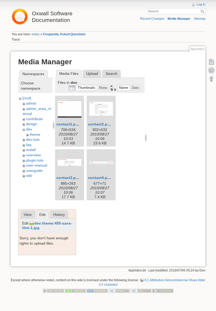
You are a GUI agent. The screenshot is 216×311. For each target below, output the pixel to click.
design (31, 124)
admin (31, 103)
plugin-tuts (34, 160)
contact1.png (68, 124)
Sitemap (199, 19)
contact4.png (100, 178)
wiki (29, 175)
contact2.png (100, 124)
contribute (34, 119)
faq (28, 145)
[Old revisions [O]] (211, 70)
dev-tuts (33, 139)
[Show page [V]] (211, 61)
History (59, 214)
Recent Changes (152, 19)
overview (33, 155)
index (36, 34)
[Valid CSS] (140, 291)
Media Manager (179, 19)
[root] (26, 98)
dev (29, 129)
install (31, 150)
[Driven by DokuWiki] (162, 291)
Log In (201, 4)
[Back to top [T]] (211, 78)
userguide (34, 170)
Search (202, 11)
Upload (92, 73)
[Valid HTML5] (119, 291)
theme (35, 134)
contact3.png (68, 178)
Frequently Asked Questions (64, 34)
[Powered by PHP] (97, 291)
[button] (86, 88)
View (28, 214)
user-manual (36, 165)
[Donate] (75, 291)
